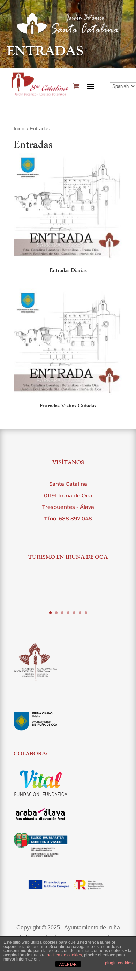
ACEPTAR (68, 964)
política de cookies (64, 955)
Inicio (19, 128)
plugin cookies (119, 963)
